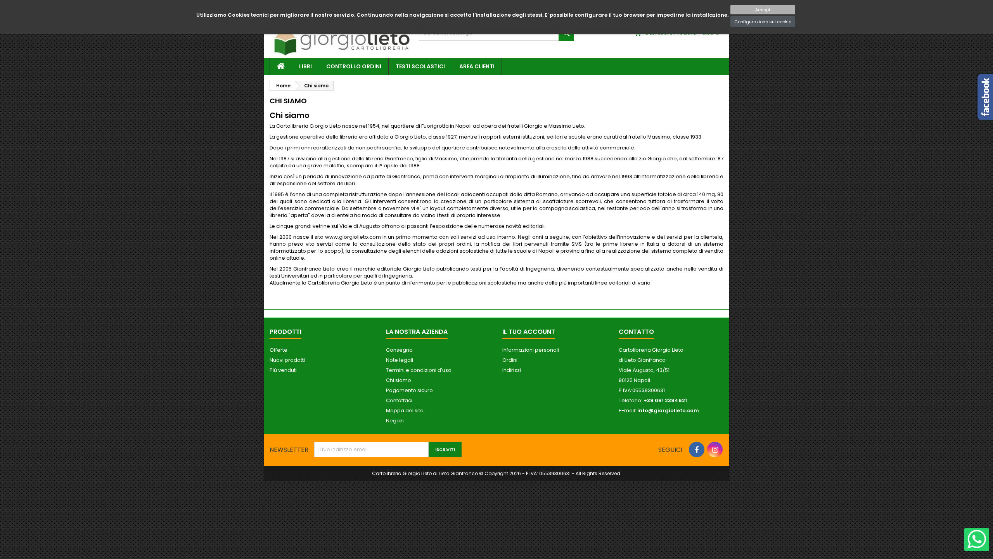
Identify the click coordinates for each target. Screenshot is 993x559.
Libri (305, 66)
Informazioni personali (530, 350)
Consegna (399, 350)
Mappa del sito (405, 410)
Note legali (399, 360)
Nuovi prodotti (287, 360)
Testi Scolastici (420, 66)
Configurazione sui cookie (762, 22)
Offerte (278, 350)
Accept (762, 10)
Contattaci (399, 400)
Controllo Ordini (353, 66)
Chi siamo (398, 380)
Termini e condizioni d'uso (419, 370)
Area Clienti (477, 66)
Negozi (395, 420)
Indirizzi (511, 370)
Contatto (636, 331)
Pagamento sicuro (409, 390)
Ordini (509, 360)
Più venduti (283, 370)
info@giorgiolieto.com (668, 410)
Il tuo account (528, 331)
